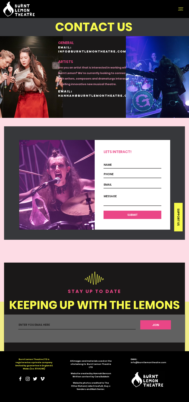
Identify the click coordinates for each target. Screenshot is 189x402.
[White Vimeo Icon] (42, 379)
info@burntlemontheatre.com (92, 51)
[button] (180, 8)
